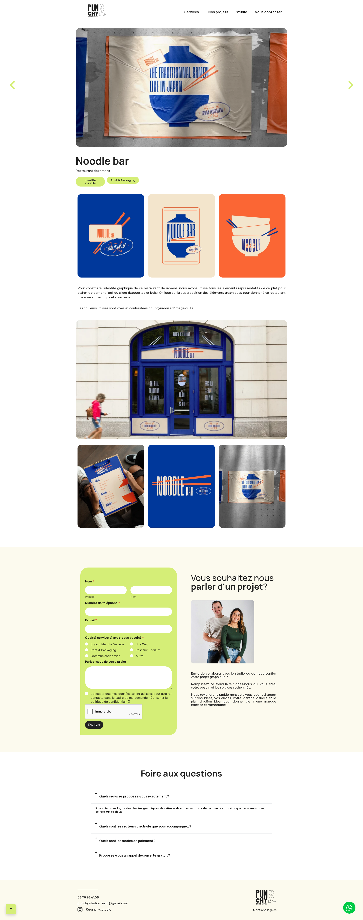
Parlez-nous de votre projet (105, 661)
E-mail (91, 620)
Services (191, 12)
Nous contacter (268, 12)
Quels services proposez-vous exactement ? (134, 796)
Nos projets (218, 12)
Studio (241, 12)
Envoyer (94, 725)
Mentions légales (265, 910)
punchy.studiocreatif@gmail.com (103, 903)
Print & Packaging (103, 650)
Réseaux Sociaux (148, 650)
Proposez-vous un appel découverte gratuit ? (134, 855)
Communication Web (105, 656)
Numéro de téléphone (102, 603)
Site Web (142, 644)
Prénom (90, 596)
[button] (90, 182)
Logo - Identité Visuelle (107, 644)
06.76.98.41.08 (88, 897)
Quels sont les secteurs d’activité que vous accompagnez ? (145, 826)
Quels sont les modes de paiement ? (127, 841)
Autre (139, 656)
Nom (133, 596)
